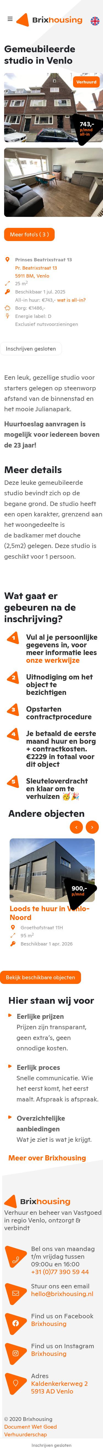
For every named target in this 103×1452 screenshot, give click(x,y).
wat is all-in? (71, 299)
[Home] (49, 20)
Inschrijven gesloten (31, 348)
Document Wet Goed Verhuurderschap (30, 1430)
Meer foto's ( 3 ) (29, 234)
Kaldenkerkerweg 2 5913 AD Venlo (59, 1387)
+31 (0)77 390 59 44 (60, 1271)
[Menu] (10, 18)
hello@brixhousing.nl (62, 1293)
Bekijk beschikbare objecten (40, 977)
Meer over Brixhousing (47, 1157)
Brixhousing (48, 1323)
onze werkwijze (53, 659)
